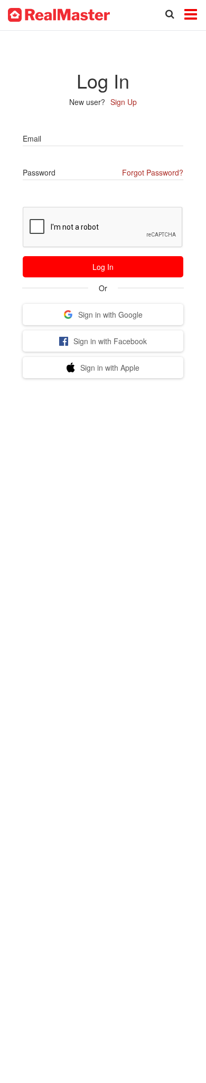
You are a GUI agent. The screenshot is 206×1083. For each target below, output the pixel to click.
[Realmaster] (59, 13)
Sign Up (123, 102)
